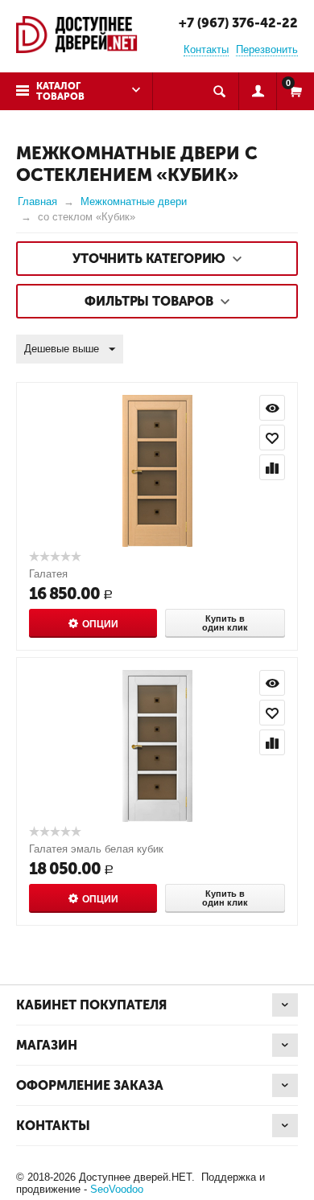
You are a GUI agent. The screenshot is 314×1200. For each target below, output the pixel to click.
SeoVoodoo (116, 1189)
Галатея (48, 574)
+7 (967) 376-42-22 (238, 23)
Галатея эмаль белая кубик (96, 849)
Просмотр (272, 408)
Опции (100, 624)
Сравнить (272, 467)
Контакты (206, 49)
